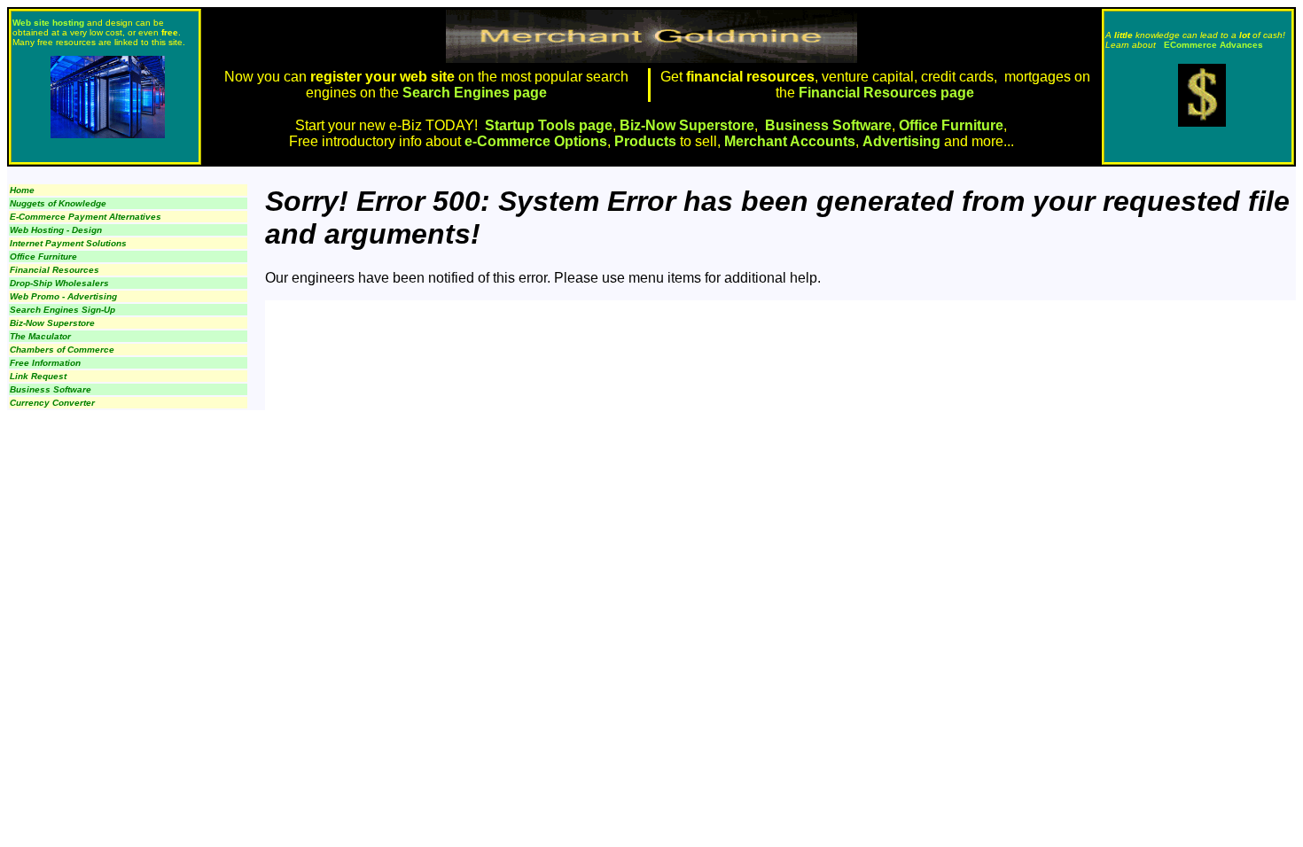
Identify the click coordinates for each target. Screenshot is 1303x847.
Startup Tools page (548, 125)
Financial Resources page (886, 92)
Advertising (901, 141)
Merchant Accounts (789, 141)
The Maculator (40, 336)
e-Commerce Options (535, 141)
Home (22, 190)
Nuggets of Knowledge (58, 203)
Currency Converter (52, 403)
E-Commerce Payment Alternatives (85, 216)
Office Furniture (951, 125)
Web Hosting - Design (56, 230)
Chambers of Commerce (62, 349)
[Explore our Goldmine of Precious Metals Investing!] (1202, 121)
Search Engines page (473, 92)
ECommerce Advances (1213, 45)
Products (645, 141)
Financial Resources (54, 270)
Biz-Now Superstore (687, 125)
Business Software (828, 125)
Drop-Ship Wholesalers (59, 283)
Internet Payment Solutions (68, 243)
